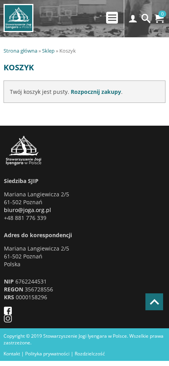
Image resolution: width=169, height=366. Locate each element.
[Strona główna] (63, 150)
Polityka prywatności (47, 353)
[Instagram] (63, 318)
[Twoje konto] (133, 19)
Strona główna (20, 50)
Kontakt (12, 353)
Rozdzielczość (90, 353)
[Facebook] (63, 311)
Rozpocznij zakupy (96, 91)
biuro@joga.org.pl (27, 210)
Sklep (48, 50)
